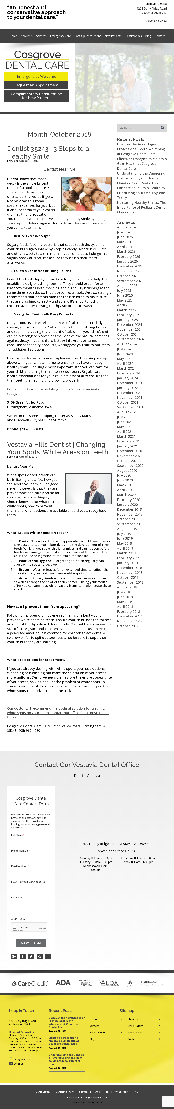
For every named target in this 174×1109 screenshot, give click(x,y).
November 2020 (129, 456)
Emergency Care (60, 36)
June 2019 (125, 538)
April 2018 (125, 606)
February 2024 (128, 373)
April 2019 (125, 548)
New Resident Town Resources (87, 1102)
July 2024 (124, 349)
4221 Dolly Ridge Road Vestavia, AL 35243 (151, 10)
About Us (27, 36)
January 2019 (127, 562)
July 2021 (124, 417)
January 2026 (127, 261)
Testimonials (133, 36)
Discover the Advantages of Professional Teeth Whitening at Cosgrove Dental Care (141, 149)
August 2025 (127, 285)
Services (41, 36)
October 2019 (127, 519)
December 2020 (129, 451)
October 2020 (127, 460)
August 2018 (127, 587)
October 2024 (127, 334)
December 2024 (129, 324)
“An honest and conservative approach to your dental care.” (36, 12)
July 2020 (124, 475)
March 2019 (126, 553)
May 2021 (124, 426)
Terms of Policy (101, 1091)
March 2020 (126, 494)
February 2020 (128, 499)
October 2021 (127, 402)
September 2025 (130, 281)
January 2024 (127, 378)
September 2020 (130, 465)
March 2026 (126, 251)
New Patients (113, 36)
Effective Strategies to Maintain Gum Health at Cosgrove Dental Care (142, 163)
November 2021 (129, 397)
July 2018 (124, 592)
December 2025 (129, 266)
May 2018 (124, 601)
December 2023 (129, 383)
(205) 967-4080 (156, 21)
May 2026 (124, 242)
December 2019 (129, 509)
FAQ (136, 1091)
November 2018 (129, 572)
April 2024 (125, 363)
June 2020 (125, 480)
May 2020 (124, 485)
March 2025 (126, 310)
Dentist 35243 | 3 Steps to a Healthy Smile (48, 152)
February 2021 (128, 441)
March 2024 (126, 368)
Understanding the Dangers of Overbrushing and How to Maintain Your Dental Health (142, 178)
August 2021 (127, 412)
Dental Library (43, 1091)
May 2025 (124, 300)
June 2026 (125, 237)
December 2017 (129, 616)
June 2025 (125, 295)
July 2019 (124, 533)
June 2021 (125, 421)
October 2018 (127, 577)
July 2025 (124, 290)
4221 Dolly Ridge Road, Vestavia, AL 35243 (116, 843)
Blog (148, 36)
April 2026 (125, 246)
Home (13, 36)
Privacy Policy (121, 1091)
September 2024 (130, 339)
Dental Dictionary (65, 1091)
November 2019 (129, 514)
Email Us (19, 1063)
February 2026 (128, 256)
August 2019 (127, 528)
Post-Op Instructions (87, 36)
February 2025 (128, 315)
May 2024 (124, 358)
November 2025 (129, 271)
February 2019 (128, 558)
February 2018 (128, 611)
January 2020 (127, 504)
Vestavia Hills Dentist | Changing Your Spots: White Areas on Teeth (57, 448)
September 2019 (130, 524)
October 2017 (127, 626)
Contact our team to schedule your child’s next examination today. (54, 391)
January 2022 (127, 387)
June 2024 (125, 353)
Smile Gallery (135, 1025)
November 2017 (129, 621)
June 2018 (125, 597)
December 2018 (129, 567)
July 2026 (124, 232)
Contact (160, 36)
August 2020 (127, 470)
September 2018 (130, 582)
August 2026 (127, 227)
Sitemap (83, 1091)
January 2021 (127, 446)
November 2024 (129, 329)
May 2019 (124, 543)
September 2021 (130, 407)
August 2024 (127, 344)
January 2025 (127, 319)
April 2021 (125, 431)
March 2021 (126, 436)
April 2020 (125, 490)
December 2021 (129, 392)
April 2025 (125, 305)
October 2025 (127, 276)
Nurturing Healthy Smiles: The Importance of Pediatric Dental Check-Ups (141, 207)
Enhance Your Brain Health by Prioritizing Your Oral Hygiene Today (141, 193)
